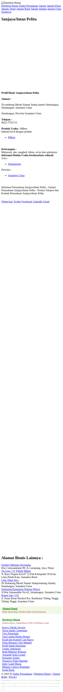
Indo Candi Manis (11, 663)
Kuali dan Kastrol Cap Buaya (18, 639)
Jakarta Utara (54, 8)
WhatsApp (7, 201)
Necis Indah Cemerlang (14, 630)
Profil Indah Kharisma (14, 645)
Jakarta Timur (8, 8)
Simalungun (14, 164)
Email (46, 201)
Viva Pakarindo (10, 633)
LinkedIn (38, 201)
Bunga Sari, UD (10, 595)
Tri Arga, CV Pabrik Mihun (16, 571)
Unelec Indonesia (11, 648)
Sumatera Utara (16, 175)
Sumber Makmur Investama (16, 565)
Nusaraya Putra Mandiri (15, 660)
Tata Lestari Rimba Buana (16, 636)
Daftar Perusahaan (28, 5)
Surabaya (6, 11)
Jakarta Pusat (54, 5)
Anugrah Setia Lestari (13, 654)
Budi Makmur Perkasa (14, 651)
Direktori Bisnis (9, 5)
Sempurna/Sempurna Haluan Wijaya (20, 589)
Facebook (27, 201)
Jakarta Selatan (39, 8)
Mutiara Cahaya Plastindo (16, 667)
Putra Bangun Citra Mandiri (17, 642)
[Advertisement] (31, 56)
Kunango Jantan (10, 657)
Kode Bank (8, 670)
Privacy (13, 676)
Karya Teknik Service (13, 627)
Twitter (17, 201)
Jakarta (42, 5)
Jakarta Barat (23, 8)
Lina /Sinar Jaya (9, 580)
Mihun (11, 137)
